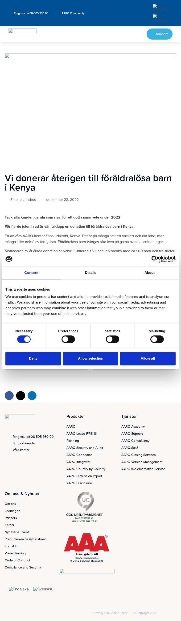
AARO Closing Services (138, 454)
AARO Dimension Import (84, 476)
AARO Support (132, 433)
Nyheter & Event (17, 532)
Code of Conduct (17, 560)
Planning (72, 440)
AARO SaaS (129, 447)
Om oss (10, 503)
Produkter (75, 416)
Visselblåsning (15, 553)
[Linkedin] (85, 613)
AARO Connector (79, 454)
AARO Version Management (141, 461)
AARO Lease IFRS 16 (81, 433)
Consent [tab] (31, 273)
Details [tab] (90, 273)
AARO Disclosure (79, 483)
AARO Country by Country (85, 469)
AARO (70, 426)
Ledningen (12, 510)
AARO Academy (133, 426)
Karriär (9, 525)
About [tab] (149, 273)
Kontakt (10, 546)
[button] (128, 34)
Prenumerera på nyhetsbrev (25, 539)
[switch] (68, 339)
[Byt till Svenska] (161, 18)
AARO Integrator (78, 461)
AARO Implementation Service (143, 469)
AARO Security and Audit (84, 447)
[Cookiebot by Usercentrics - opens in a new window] (155, 259)
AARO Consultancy (135, 440)
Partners (11, 517)
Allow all (148, 359)
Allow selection (90, 359)
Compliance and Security (23, 567)
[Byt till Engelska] (161, 8)
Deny (33, 359)
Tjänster (129, 416)
